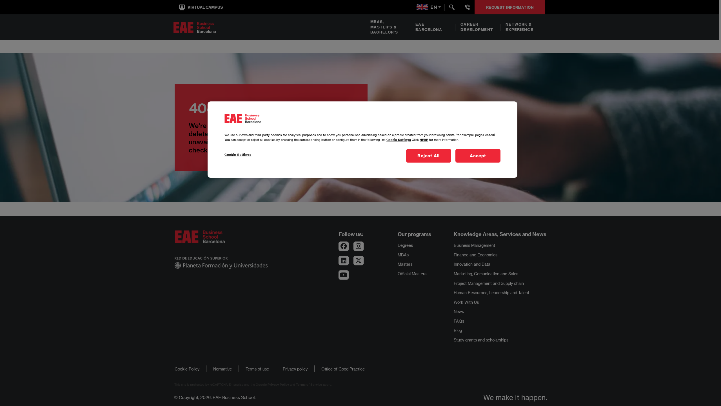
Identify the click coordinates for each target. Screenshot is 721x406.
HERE (424, 139)
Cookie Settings (238, 154)
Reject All (428, 155)
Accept (478, 155)
